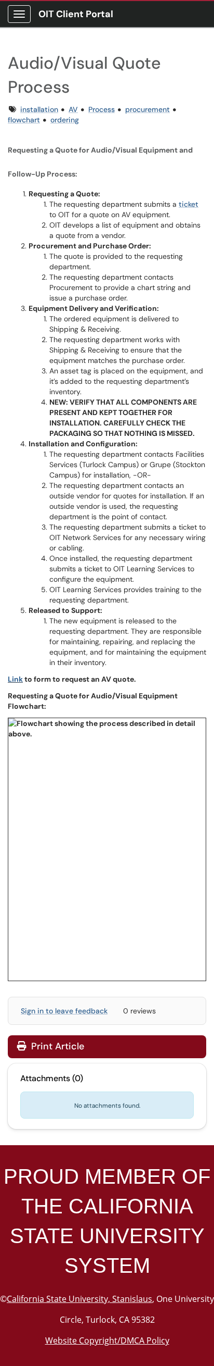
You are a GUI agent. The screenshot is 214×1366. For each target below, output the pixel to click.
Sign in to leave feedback (64, 1011)
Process (101, 109)
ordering (64, 119)
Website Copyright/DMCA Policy (107, 1340)
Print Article (56, 1046)
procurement (147, 109)
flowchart (24, 119)
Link (15, 679)
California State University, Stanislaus (79, 1299)
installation (39, 109)
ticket (188, 204)
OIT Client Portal (75, 14)
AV (73, 109)
